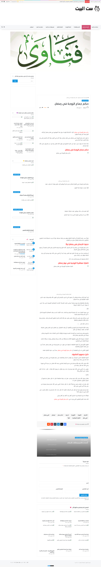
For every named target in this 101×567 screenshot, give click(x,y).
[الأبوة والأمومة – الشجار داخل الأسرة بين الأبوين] (46, 544)
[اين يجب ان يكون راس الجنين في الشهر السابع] (29, 119)
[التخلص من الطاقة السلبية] (81, 515)
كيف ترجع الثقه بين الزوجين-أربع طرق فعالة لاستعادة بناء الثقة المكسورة (19, 251)
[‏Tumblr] (55, 424)
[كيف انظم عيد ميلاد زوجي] (30, 258)
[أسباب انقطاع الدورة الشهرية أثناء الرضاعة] (29, 145)
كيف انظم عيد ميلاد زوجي (19, 256)
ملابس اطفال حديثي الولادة (26, 212)
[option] (64, 443)
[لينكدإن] (58, 424)
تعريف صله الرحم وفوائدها (65, 520)
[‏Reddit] (48, 424)
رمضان (53, 415)
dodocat (84, 108)
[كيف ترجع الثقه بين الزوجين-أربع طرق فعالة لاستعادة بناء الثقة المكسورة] (30, 251)
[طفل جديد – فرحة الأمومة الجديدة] (17, 145)
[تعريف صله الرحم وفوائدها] (63, 515)
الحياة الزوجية (68, 27)
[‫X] (61, 424)
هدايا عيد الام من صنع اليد (49, 534)
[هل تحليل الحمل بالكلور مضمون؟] (17, 133)
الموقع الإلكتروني (59, 489)
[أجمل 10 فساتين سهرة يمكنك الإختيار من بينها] (63, 529)
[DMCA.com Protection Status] (50, 566)
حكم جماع (60, 415)
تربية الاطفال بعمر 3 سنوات (27, 195)
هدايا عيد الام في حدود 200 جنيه (82, 534)
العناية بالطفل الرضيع (28, 230)
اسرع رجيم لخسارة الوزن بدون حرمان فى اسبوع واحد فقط (73, 1)
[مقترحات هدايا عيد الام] (81, 543)
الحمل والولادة (77, 27)
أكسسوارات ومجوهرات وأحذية (81, 437)
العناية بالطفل (60, 27)
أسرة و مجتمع (86, 27)
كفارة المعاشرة (76, 418)
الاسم (87, 483)
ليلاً (68, 418)
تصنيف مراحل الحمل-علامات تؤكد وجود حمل (18, 125)
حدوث (67, 415)
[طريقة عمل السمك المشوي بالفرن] (63, 543)
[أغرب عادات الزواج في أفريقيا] (46, 515)
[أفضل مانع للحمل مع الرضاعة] (29, 133)
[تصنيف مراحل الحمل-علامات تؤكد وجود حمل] (17, 119)
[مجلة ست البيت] (84, 9)
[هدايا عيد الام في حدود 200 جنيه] (81, 529)
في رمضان (46, 415)
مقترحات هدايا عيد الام (84, 549)
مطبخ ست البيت (39, 27)
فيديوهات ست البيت (50, 27)
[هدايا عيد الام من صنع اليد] (46, 529)
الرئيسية (86, 97)
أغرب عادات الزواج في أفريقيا (48, 520)
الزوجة (79, 415)
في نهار (85, 418)
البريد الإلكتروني (85, 489)
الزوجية (73, 415)
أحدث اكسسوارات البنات (77, 442)
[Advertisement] (33, 14)
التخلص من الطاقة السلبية (83, 520)
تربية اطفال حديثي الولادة (27, 177)
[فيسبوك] (65, 424)
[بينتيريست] (51, 424)
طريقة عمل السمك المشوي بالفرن (64, 549)
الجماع (85, 415)
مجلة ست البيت (95, 27)
